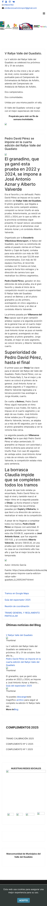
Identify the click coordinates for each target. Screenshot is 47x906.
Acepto (23, 900)
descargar (22, 696)
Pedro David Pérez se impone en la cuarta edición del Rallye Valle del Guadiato (23, 661)
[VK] (14, 1)
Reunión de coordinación (17, 606)
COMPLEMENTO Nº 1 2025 (19, 749)
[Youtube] (6, 1)
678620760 (8, 5)
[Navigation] (44, 13)
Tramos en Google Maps (17, 593)
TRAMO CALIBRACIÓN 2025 (20, 738)
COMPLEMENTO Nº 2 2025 (19, 744)
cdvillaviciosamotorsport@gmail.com (20, 8)
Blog (16, 709)
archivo (20, 700)
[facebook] (2, 1)
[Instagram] (10, 1)
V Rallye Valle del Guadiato (19, 635)
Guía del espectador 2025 (18, 599)
